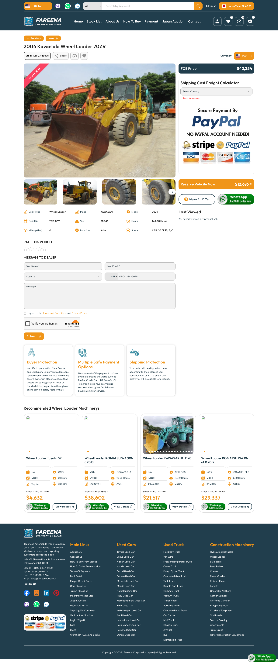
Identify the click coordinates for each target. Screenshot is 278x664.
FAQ (72, 625)
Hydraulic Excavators (221, 551)
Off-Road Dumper (220, 600)
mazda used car (126, 586)
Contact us (76, 556)
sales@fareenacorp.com (44, 578)
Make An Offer (199, 199)
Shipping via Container (82, 610)
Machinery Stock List (81, 595)
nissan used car (126, 561)
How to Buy (132, 21)
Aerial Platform (171, 605)
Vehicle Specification (81, 615)
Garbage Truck (171, 591)
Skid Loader (216, 615)
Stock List (94, 21)
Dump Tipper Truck (173, 571)
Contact (194, 21)
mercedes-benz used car (131, 600)
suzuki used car (125, 571)
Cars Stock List (78, 586)
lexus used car (125, 556)
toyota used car (126, 551)
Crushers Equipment (221, 610)
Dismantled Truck (172, 639)
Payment (151, 21)
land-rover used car (129, 620)
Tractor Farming (219, 620)
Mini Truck (168, 620)
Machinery (88, 408)
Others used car (126, 634)
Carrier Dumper (218, 595)
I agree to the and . (57, 313)
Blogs (73, 629)
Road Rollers (216, 566)
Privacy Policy (79, 313)
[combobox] (38, 6)
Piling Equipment (219, 605)
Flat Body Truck (171, 551)
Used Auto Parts (79, 605)
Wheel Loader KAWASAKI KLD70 (167, 458)
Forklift (214, 586)
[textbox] (34, 6)
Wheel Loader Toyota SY (44, 458)
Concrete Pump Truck (175, 610)
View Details (63, 506)
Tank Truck (169, 581)
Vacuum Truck (171, 595)
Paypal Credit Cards (81, 581)
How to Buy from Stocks (83, 561)
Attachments (217, 625)
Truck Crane (216, 629)
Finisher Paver (217, 581)
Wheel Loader (65, 408)
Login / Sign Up (78, 620)
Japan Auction (173, 21)
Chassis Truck (170, 625)
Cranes (214, 571)
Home (78, 21)
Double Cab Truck (173, 586)
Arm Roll (167, 629)
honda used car (126, 566)
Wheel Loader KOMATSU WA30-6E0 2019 (224, 460)
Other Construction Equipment (227, 634)
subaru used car (126, 576)
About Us (113, 21)
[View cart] (250, 21)
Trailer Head (170, 600)
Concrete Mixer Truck (175, 576)
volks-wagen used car (129, 610)
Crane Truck (169, 566)
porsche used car (126, 629)
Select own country (191, 98)
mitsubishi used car (128, 581)
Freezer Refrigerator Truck (177, 561)
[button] (29, 451)
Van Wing (168, 556)
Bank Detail (76, 576)
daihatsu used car (127, 591)
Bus (165, 634)
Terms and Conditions (54, 313)
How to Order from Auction (85, 566)
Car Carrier (169, 615)
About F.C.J (76, 551)
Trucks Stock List (79, 591)
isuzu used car (125, 595)
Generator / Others (220, 591)
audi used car (124, 615)
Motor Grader (217, 576)
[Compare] (239, 21)
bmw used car (125, 605)
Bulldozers (215, 561)
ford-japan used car (129, 625)
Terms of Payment (80, 571)
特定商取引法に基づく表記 (85, 634)
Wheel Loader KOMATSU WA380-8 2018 (109, 460)
